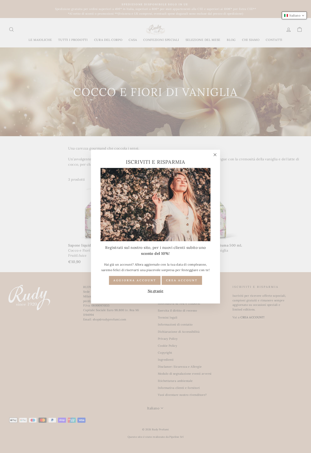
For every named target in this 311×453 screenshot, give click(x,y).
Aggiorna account (134, 280)
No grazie (156, 291)
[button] (294, 15)
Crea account (182, 280)
